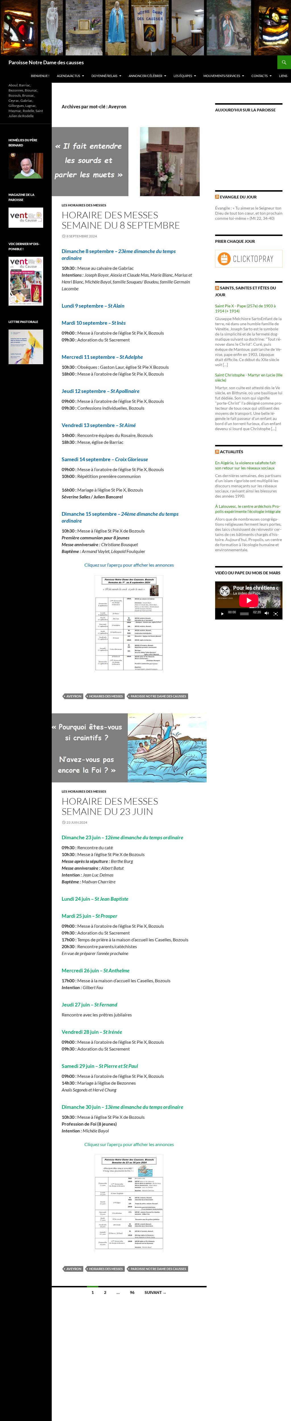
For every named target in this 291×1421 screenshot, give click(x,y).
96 (132, 1292)
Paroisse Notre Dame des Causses (158, 696)
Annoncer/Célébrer (145, 76)
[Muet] (267, 614)
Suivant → (156, 1292)
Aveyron (73, 696)
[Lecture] (222, 614)
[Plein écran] (275, 614)
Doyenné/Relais (104, 76)
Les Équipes (183, 76)
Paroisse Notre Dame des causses (46, 62)
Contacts (259, 76)
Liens (283, 76)
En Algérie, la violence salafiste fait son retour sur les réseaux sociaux (245, 465)
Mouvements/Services (221, 76)
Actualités (231, 451)
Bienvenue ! (40, 76)
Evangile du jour (238, 196)
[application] (248, 600)
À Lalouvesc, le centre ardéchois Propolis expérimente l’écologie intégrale (247, 509)
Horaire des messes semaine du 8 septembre (121, 220)
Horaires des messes (106, 696)
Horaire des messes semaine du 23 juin (110, 806)
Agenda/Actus (68, 76)
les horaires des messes (84, 205)
